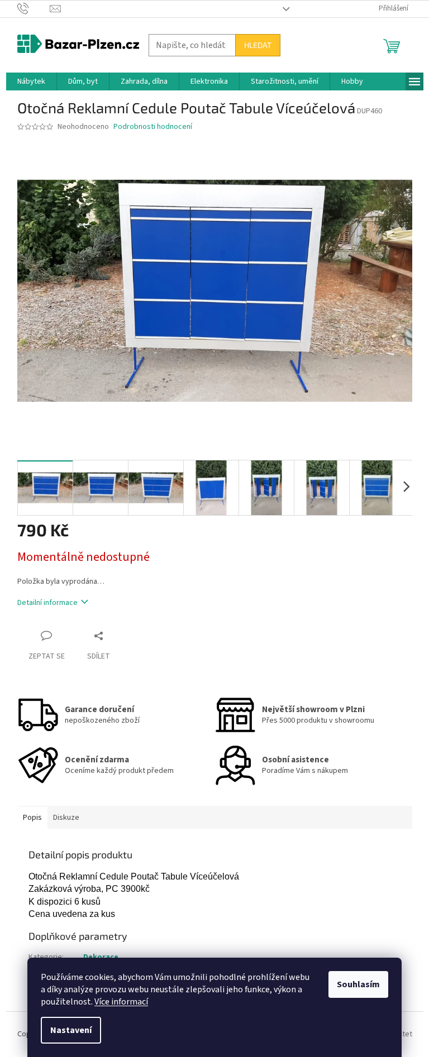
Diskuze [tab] (66, 817)
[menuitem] (31, 81)
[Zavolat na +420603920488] (33, 8)
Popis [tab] (32, 817)
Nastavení (71, 1030)
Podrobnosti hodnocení (152, 127)
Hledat (257, 45)
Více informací (121, 1002)
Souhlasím (358, 984)
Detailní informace (47, 602)
